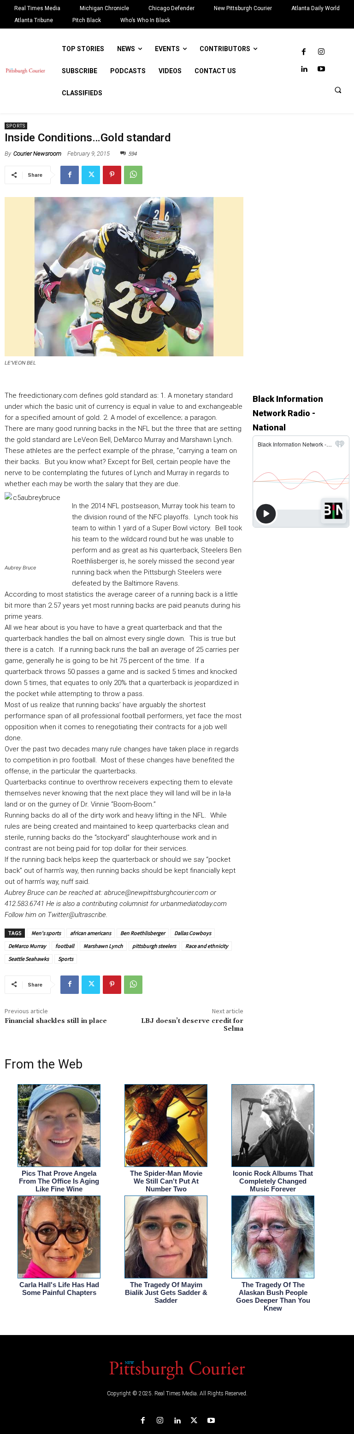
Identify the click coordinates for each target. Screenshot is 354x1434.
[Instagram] (321, 52)
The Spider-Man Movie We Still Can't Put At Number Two (166, 1181)
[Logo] (177, 1369)
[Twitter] (91, 175)
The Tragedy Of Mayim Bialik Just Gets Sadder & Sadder (166, 1292)
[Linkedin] (304, 69)
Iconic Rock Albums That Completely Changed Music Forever (273, 1181)
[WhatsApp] (133, 175)
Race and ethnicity (206, 945)
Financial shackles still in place (56, 1021)
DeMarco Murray (27, 945)
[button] (337, 89)
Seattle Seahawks (28, 958)
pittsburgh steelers (154, 945)
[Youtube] (321, 69)
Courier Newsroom (37, 153)
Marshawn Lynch (103, 945)
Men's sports (45, 932)
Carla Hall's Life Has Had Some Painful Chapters (59, 1288)
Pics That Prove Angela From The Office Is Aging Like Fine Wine (59, 1181)
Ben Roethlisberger (142, 932)
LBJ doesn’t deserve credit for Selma (192, 1025)
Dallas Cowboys (192, 932)
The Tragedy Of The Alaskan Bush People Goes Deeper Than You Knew (273, 1296)
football (64, 945)
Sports (15, 125)
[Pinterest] (112, 175)
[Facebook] (304, 52)
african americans (90, 932)
